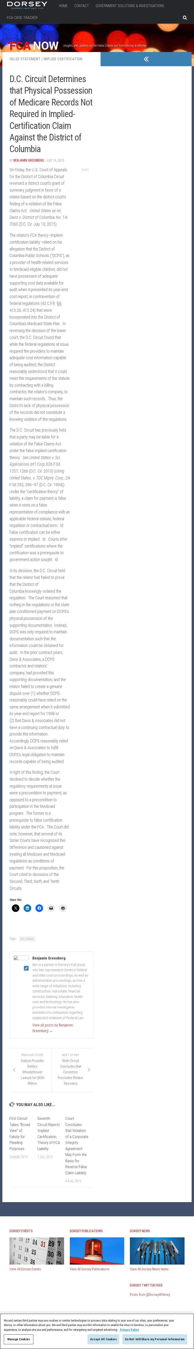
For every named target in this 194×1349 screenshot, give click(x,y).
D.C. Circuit (27, 939)
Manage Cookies (18, 1339)
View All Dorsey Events (25, 1269)
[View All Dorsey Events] (36, 1263)
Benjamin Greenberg (28, 160)
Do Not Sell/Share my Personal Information (155, 1339)
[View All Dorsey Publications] (97, 1263)
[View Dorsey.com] (27, 7)
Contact (81, 6)
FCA (34, 46)
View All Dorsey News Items (149, 1269)
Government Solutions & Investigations (130, 6)
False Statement (24, 59)
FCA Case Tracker (22, 17)
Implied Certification (63, 59)
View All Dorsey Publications (89, 1269)
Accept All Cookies (103, 1339)
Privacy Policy (129, 1329)
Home (63, 6)
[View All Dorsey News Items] (157, 1263)
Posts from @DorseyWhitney (150, 1294)
